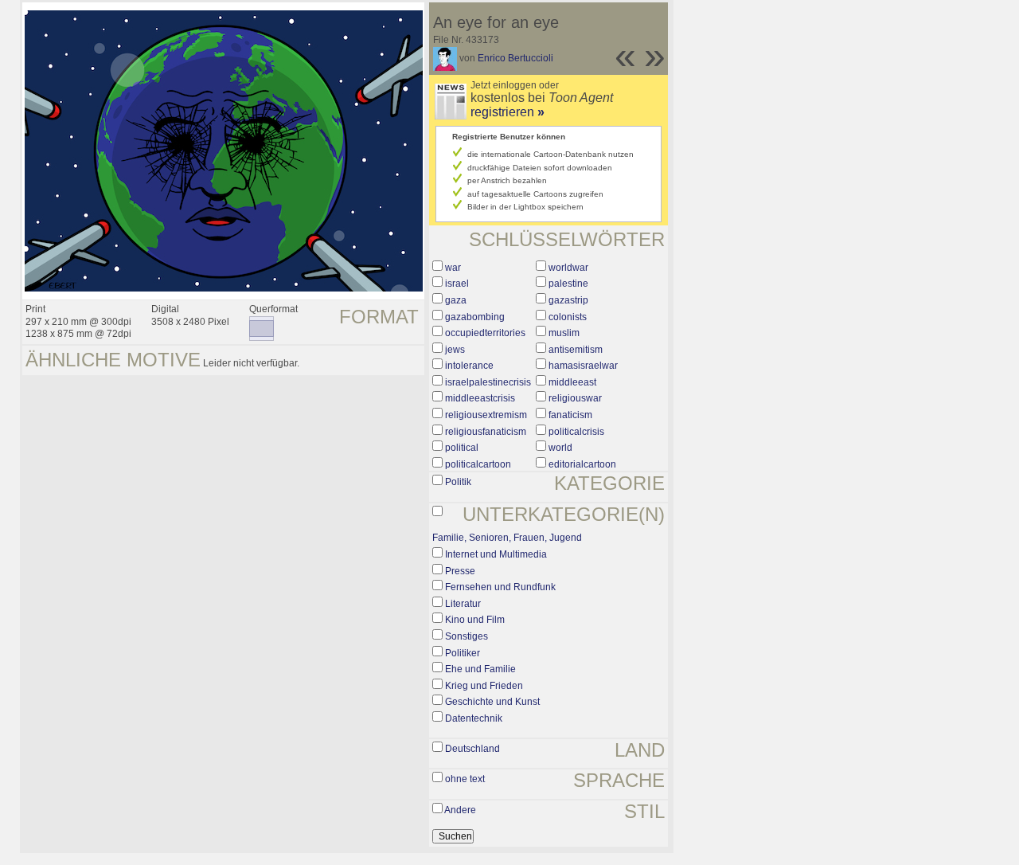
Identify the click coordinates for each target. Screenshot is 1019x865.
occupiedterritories (485, 333)
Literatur (463, 603)
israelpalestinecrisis (488, 382)
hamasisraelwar (583, 365)
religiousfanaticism (485, 431)
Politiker (462, 653)
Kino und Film (475, 619)
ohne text (465, 779)
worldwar (568, 267)
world (560, 447)
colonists (568, 317)
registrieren (507, 112)
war (453, 267)
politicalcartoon (478, 464)
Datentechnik (473, 718)
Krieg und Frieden (484, 685)
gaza (456, 300)
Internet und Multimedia (496, 554)
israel (457, 283)
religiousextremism (486, 415)
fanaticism (570, 415)
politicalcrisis (576, 431)
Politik (458, 481)
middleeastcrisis (480, 398)
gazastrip (568, 300)
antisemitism (576, 349)
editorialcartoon (582, 464)
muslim (564, 333)
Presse (460, 571)
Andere (460, 810)
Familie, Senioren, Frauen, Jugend (507, 537)
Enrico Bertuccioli (515, 58)
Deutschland (472, 748)
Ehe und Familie (480, 669)
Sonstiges (466, 636)
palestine (568, 283)
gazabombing (475, 317)
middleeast (572, 382)
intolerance (469, 365)
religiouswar (575, 398)
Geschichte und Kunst (492, 701)
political (461, 447)
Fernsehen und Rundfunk (500, 587)
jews (455, 349)
